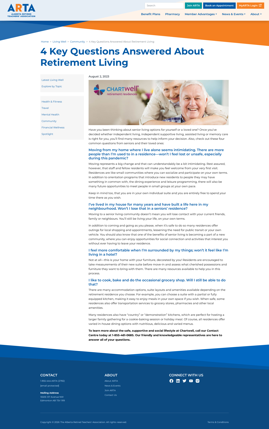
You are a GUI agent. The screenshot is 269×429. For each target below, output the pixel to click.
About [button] (254, 14)
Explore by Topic (52, 86)
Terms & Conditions (218, 422)
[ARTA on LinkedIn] (178, 380)
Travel (45, 108)
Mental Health (50, 114)
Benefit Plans (150, 14)
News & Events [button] (232, 14)
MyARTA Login (248, 5)
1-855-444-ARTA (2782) (52, 380)
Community (77, 41)
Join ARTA (193, 5)
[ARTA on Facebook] (171, 380)
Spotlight (47, 134)
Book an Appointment (219, 5)
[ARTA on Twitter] (184, 380)
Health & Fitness (52, 101)
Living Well (59, 41)
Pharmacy (172, 14)
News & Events (112, 385)
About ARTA (111, 380)
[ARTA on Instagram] (197, 380)
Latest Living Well (53, 80)
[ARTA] (21, 10)
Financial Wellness (53, 127)
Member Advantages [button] (200, 14)
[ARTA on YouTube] (191, 380)
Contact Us (111, 395)
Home (45, 41)
